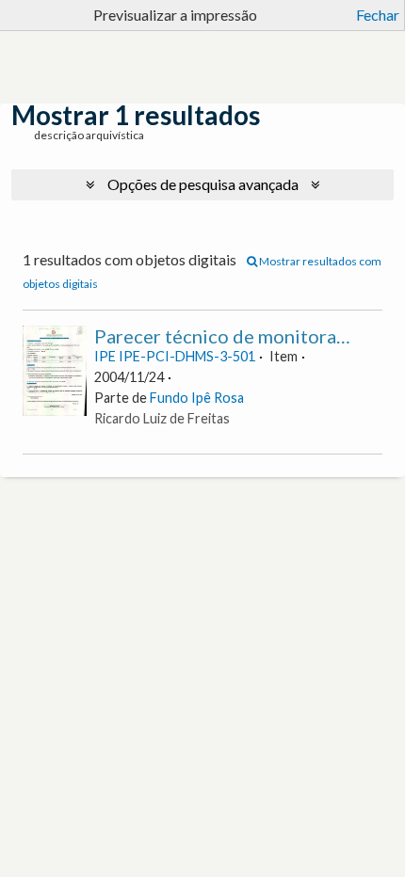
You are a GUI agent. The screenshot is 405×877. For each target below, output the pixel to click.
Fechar (377, 15)
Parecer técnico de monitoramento (242, 336)
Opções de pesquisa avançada (203, 184)
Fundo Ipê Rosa (197, 398)
